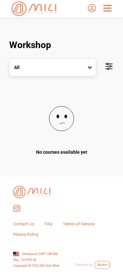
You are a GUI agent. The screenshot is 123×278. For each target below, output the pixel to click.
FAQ (48, 223)
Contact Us (23, 223)
